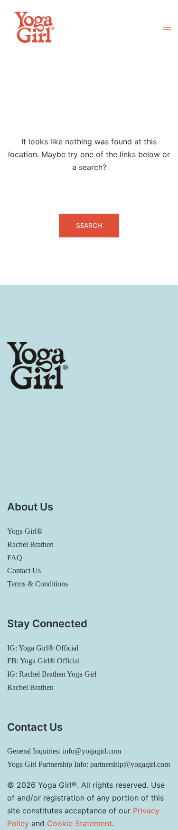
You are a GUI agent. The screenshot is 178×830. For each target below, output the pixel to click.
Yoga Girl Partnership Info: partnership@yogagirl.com (88, 764)
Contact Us (24, 570)
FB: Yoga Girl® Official (43, 661)
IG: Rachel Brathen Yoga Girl (51, 674)
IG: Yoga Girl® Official (42, 648)
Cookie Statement (79, 823)
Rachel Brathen (30, 544)
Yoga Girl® (24, 531)
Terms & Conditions (37, 584)
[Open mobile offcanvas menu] (167, 27)
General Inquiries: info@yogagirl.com (64, 751)
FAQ (14, 558)
